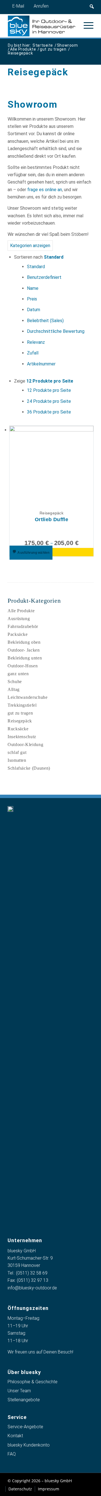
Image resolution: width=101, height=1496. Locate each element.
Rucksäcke (18, 728)
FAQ (12, 1454)
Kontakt (15, 1435)
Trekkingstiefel (22, 705)
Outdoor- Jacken (24, 650)
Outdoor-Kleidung (25, 744)
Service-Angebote (25, 1426)
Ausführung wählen (33, 553)
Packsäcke (18, 634)
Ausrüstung (19, 618)
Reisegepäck (20, 720)
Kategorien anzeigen (30, 245)
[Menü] (85, 25)
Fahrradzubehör (23, 626)
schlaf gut (17, 752)
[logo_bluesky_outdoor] (42, 25)
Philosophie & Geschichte (33, 1381)
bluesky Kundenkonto (29, 1445)
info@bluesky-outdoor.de (32, 1288)
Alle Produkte (21, 610)
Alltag (14, 689)
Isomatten (17, 760)
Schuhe (15, 681)
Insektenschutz (22, 736)
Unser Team (19, 1390)
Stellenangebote (24, 1399)
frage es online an (44, 189)
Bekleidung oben (24, 642)
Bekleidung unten (25, 658)
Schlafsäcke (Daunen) (29, 768)
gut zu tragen (20, 713)
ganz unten (18, 673)
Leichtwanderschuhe (28, 697)
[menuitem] (85, 25)
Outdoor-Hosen (23, 665)
